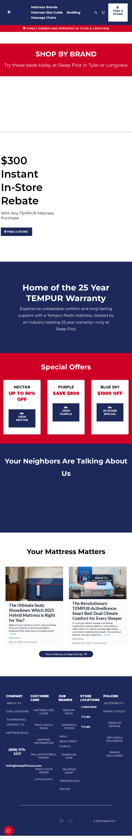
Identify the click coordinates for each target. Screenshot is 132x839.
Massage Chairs (43, 18)
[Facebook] (61, 821)
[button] (34, 606)
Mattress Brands (44, 7)
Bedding (73, 12)
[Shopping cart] (103, 12)
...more (12, 633)
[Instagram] (70, 821)
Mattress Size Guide (47, 12)
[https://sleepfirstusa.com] (12, 12)
